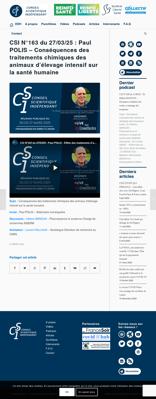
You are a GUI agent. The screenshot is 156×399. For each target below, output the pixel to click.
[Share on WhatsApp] (35, 268)
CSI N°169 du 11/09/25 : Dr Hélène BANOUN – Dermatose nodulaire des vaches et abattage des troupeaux (132, 102)
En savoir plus (87, 391)
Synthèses (52, 339)
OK (67, 391)
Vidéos (49, 326)
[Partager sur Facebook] (15, 268)
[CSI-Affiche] (55, 108)
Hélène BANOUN (36, 219)
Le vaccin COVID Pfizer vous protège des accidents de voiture (132, 291)
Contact (50, 353)
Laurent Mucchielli (36, 230)
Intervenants (53, 344)
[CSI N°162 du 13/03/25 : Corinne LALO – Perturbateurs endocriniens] (3, 199)
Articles (50, 335)
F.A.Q (49, 348)
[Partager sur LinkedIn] (55, 268)
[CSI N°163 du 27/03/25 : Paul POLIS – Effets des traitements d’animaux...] (153, 199)
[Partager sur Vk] (75, 268)
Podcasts (51, 331)
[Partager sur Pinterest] (45, 268)
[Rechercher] (144, 33)
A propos (51, 322)
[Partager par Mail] (95, 268)
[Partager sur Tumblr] (65, 268)
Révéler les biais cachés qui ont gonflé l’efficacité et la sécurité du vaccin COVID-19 (132, 273)
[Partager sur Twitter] (25, 268)
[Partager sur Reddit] (85, 268)
